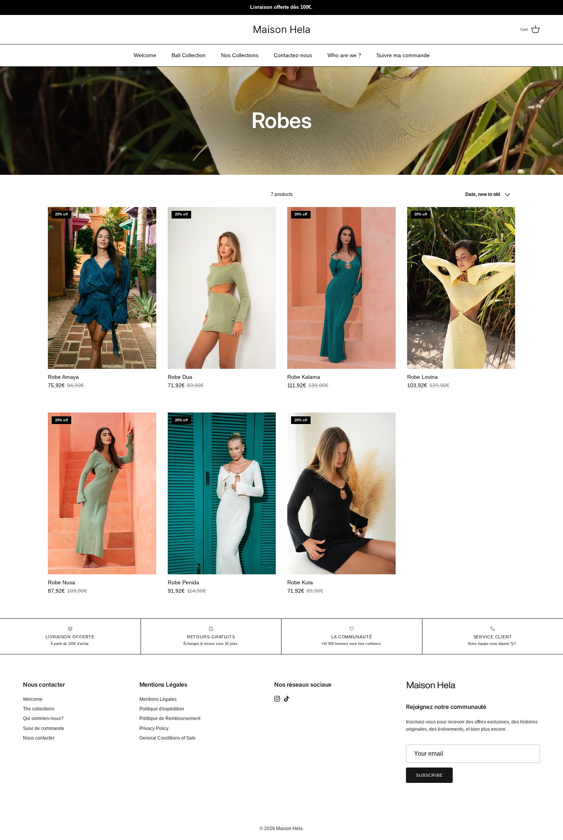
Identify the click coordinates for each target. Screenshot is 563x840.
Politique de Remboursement (169, 718)
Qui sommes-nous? (43, 718)
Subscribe (429, 775)
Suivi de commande (43, 728)
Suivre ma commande (403, 55)
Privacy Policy (154, 728)
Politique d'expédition (161, 709)
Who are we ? (344, 55)
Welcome (145, 55)
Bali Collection (189, 55)
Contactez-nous (293, 55)
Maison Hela (289, 828)
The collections (38, 709)
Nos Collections (240, 55)
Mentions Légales (158, 699)
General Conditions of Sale (167, 738)
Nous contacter (38, 738)
